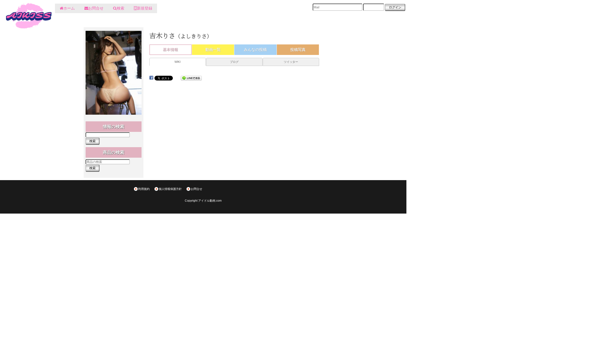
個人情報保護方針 (170, 189)
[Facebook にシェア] (151, 78)
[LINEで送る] (191, 78)
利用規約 (144, 189)
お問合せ (196, 189)
